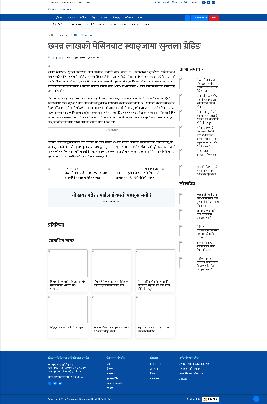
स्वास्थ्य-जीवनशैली (114, 383)
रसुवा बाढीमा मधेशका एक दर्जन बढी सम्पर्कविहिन (153, 329)
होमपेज (59, 18)
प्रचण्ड (113, 24)
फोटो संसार (155, 379)
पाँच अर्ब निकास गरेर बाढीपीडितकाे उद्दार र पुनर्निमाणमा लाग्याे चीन (111, 283)
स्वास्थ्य (104, 18)
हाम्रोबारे (166, 2)
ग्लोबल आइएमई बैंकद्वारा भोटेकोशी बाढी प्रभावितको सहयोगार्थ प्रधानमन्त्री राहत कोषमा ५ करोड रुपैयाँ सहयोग (207, 137)
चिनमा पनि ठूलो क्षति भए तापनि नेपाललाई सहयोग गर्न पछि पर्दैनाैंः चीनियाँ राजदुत (154, 285)
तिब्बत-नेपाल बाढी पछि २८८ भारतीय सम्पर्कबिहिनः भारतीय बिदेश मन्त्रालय (68, 285)
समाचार (71, 18)
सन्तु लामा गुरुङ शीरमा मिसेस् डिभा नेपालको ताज (206, 246)
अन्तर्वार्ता (154, 369)
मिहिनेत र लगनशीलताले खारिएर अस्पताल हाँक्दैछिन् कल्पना (208, 232)
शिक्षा (93, 18)
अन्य (140, 18)
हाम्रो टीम (184, 2)
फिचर (152, 374)
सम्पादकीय (156, 2)
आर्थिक (83, 18)
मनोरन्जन (128, 18)
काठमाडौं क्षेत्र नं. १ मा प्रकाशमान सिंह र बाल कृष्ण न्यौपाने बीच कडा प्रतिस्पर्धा (208, 200)
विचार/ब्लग (155, 364)
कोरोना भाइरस (76, 24)
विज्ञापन (175, 2)
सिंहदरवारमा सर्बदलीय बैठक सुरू (66, 327)
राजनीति (90, 24)
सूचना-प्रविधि (112, 379)
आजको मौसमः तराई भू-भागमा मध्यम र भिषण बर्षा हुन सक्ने (111, 329)
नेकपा (102, 24)
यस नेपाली (59, 58)
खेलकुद (116, 18)
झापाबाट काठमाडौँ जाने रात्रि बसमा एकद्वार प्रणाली (206, 214)
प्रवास (147, 24)
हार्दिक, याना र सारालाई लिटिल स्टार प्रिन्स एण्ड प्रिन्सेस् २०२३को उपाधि (207, 264)
